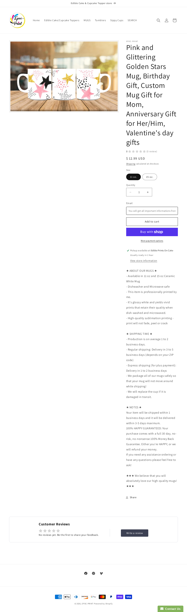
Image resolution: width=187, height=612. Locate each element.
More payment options (152, 240)
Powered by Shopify (103, 603)
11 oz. (133, 177)
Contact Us (172, 608)
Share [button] (133, 497)
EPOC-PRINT (87, 603)
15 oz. (149, 177)
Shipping (131, 163)
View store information (143, 260)
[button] (158, 20)
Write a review (134, 533)
